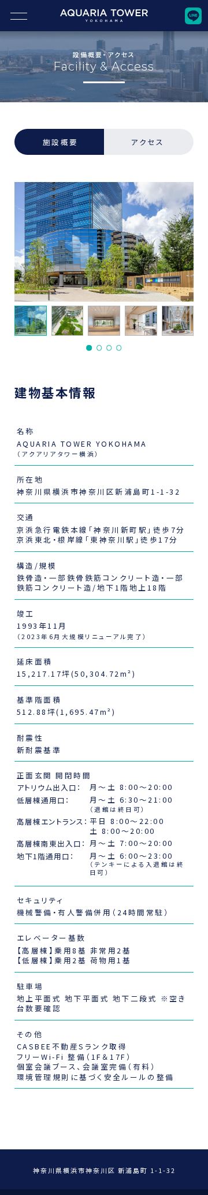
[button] (89, 347)
